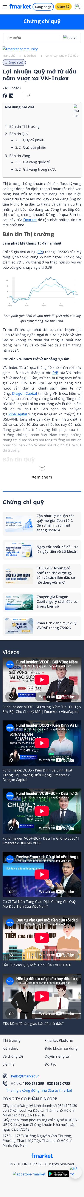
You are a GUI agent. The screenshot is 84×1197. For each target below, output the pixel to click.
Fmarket (30, 219)
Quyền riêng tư (57, 1056)
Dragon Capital (24, 393)
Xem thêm (42, 477)
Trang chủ (9, 56)
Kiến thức (30, 56)
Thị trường (11, 1040)
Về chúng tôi (13, 1056)
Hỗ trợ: (40, 1083)
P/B (55, 372)
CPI (40, 251)
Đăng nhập (43, 7)
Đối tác (50, 1064)
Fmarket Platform (59, 1040)
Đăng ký (63, 7)
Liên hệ (8, 1064)
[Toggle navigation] (6, 7)
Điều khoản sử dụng (61, 1048)
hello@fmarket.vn (25, 1076)
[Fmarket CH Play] (59, 1174)
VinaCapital (18, 414)
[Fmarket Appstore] (30, 1174)
